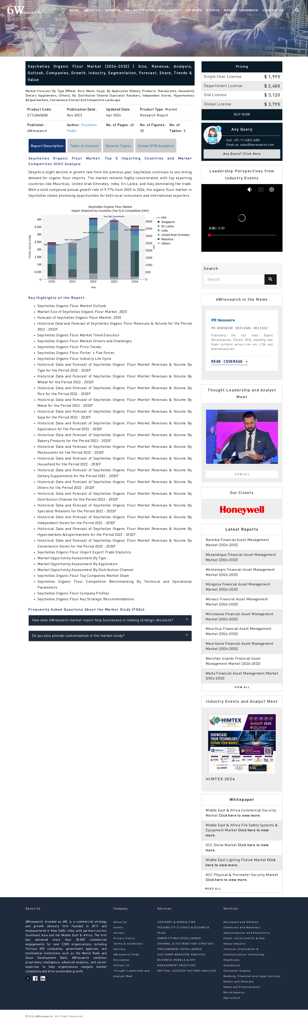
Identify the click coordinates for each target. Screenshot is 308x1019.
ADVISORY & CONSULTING (176, 922)
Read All (213, 888)
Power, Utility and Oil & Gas (244, 938)
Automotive (231, 965)
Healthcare (231, 960)
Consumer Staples (237, 971)
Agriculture (231, 998)
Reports (112, 10)
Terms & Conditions (128, 944)
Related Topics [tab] (118, 146)
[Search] (270, 279)
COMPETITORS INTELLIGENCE (179, 938)
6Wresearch (44, 1016)
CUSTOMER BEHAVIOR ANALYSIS (181, 954)
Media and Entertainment (242, 987)
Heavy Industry (234, 944)
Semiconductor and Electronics (246, 933)
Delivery (119, 949)
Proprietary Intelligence (157, 10)
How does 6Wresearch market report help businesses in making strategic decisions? (103, 620)
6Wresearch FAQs (126, 954)
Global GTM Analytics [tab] (156, 146)
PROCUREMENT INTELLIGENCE (179, 949)
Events (213, 10)
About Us (92, 10)
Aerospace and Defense (240, 922)
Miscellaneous (234, 992)
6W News (194, 10)
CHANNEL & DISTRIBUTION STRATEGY (185, 944)
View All (242, 474)
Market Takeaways (241, 10)
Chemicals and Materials (242, 927)
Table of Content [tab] (84, 146)
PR (127, 10)
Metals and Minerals (238, 981)
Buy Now (242, 114)
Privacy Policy (124, 938)
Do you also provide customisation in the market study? (78, 636)
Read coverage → (232, 361)
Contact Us (273, 10)
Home (74, 10)
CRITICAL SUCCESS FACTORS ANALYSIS (186, 971)
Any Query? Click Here (242, 154)
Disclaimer (121, 960)
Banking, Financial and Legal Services (252, 976)
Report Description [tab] (47, 146)
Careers (119, 933)
